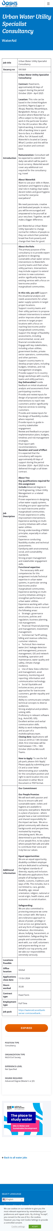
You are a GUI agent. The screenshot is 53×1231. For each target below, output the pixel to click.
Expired (26, 1028)
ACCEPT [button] (35, 1226)
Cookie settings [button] (18, 1226)
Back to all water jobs (15, 1157)
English (9, 1199)
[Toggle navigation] (48, 3)
